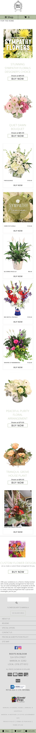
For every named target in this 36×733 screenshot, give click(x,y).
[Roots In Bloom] (18, 12)
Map (18, 731)
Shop (10, 17)
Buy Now (18, 78)
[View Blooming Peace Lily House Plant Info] (18, 253)
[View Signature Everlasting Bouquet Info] (18, 508)
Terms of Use (18, 725)
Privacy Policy (9, 721)
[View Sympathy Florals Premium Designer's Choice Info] (18, 207)
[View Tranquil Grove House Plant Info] (18, 451)
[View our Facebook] (16, 649)
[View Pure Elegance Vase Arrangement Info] (18, 162)
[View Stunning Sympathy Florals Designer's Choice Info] (18, 43)
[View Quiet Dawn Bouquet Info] (18, 104)
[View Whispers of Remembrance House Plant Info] (18, 344)
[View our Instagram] (19, 649)
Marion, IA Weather (8, 714)
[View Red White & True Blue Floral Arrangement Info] (18, 298)
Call (6, 731)
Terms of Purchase (24, 721)
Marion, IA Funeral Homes (13, 708)
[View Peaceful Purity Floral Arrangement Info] (18, 390)
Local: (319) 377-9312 (18, 664)
